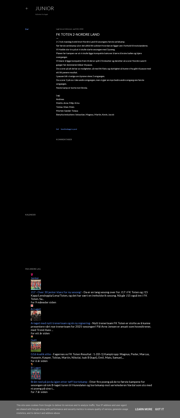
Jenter (35, 278)
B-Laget (36, 367)
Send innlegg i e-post (69, 129)
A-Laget (36, 309)
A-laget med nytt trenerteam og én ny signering (60, 323)
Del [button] (26, 29)
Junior (44, 8)
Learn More (143, 409)
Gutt (34, 340)
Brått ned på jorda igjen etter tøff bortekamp (59, 381)
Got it (159, 409)
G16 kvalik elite (41, 354)
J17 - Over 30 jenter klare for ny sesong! (56, 292)
